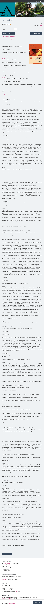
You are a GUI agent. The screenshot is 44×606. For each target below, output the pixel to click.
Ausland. (9, 578)
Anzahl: (3, 29)
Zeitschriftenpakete (7, 563)
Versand (41, 25)
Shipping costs (4, 579)
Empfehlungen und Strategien (7, 598)
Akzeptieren (38, 602)
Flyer (16, 591)
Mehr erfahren (12, 603)
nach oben (4, 94)
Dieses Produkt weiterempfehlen (8, 36)
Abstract (3, 50)
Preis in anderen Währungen (7, 39)
